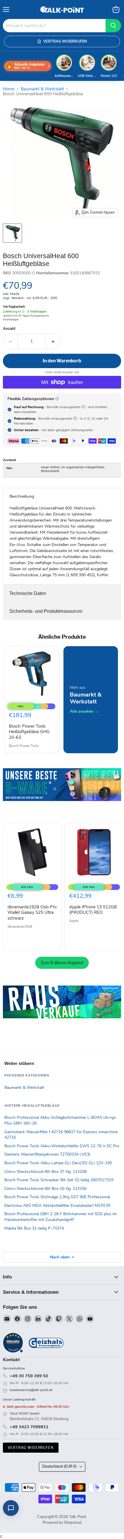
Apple (73, 920)
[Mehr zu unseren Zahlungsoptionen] (57, 398)
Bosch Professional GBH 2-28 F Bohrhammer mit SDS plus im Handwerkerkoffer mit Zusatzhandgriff (60, 1216)
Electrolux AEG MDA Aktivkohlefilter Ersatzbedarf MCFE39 (57, 1205)
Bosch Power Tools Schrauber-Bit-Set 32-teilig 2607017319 (58, 1180)
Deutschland (59, 1466)
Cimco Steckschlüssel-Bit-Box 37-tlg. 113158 (45, 1171)
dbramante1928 (19, 926)
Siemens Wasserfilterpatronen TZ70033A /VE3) (47, 1154)
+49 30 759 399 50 (29, 1376)
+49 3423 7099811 (29, 1427)
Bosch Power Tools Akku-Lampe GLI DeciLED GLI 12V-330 (58, 1163)
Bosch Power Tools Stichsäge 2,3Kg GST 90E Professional (57, 1197)
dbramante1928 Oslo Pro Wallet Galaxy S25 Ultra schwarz (32, 912)
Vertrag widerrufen (31, 1447)
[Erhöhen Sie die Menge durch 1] (53, 341)
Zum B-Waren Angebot (62, 962)
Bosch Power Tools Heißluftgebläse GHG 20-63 (29, 731)
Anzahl (9, 329)
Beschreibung (22, 496)
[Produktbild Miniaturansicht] (12, 233)
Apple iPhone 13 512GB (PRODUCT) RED (93, 910)
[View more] (62, 792)
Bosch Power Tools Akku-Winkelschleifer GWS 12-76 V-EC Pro (61, 1146)
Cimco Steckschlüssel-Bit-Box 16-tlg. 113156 (45, 1188)
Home (8, 89)
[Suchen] (113, 25)
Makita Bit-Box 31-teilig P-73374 (34, 1228)
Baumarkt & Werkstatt (42, 89)
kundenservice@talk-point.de (31, 1390)
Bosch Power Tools (24, 745)
